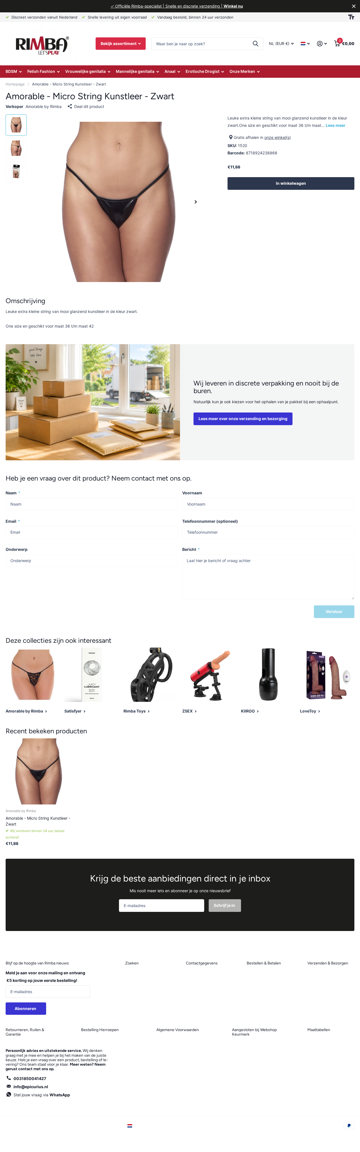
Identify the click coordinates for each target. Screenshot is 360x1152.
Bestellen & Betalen (264, 963)
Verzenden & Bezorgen (327, 963)
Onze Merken (242, 71)
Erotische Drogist (202, 71)
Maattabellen (318, 1029)
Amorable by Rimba (44, 106)
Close (354, 6)
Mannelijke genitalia (135, 71)
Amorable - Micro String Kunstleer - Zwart (38, 821)
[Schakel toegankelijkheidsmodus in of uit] (351, 17)
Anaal (170, 71)
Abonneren (26, 1008)
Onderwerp (17, 549)
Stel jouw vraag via (42, 1094)
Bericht (191, 549)
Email (13, 521)
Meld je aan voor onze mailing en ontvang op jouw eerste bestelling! (45, 976)
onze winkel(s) (277, 137)
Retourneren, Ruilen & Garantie (25, 1032)
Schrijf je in (225, 905)
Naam (13, 492)
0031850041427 (30, 1078)
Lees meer (335, 125)
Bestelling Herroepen (100, 1029)
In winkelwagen (291, 183)
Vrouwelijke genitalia (85, 71)
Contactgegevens (202, 963)
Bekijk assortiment (119, 43)
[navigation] (16, 125)
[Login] (322, 43)
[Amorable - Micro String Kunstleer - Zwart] (39, 771)
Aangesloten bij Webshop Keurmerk (254, 1032)
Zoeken (255, 43)
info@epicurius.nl (31, 1086)
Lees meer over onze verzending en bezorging (243, 418)
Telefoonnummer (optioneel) (210, 521)
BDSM (11, 71)
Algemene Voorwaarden (177, 1029)
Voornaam (192, 492)
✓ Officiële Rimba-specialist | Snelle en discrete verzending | (177, 6)
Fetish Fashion (41, 71)
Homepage (15, 84)
